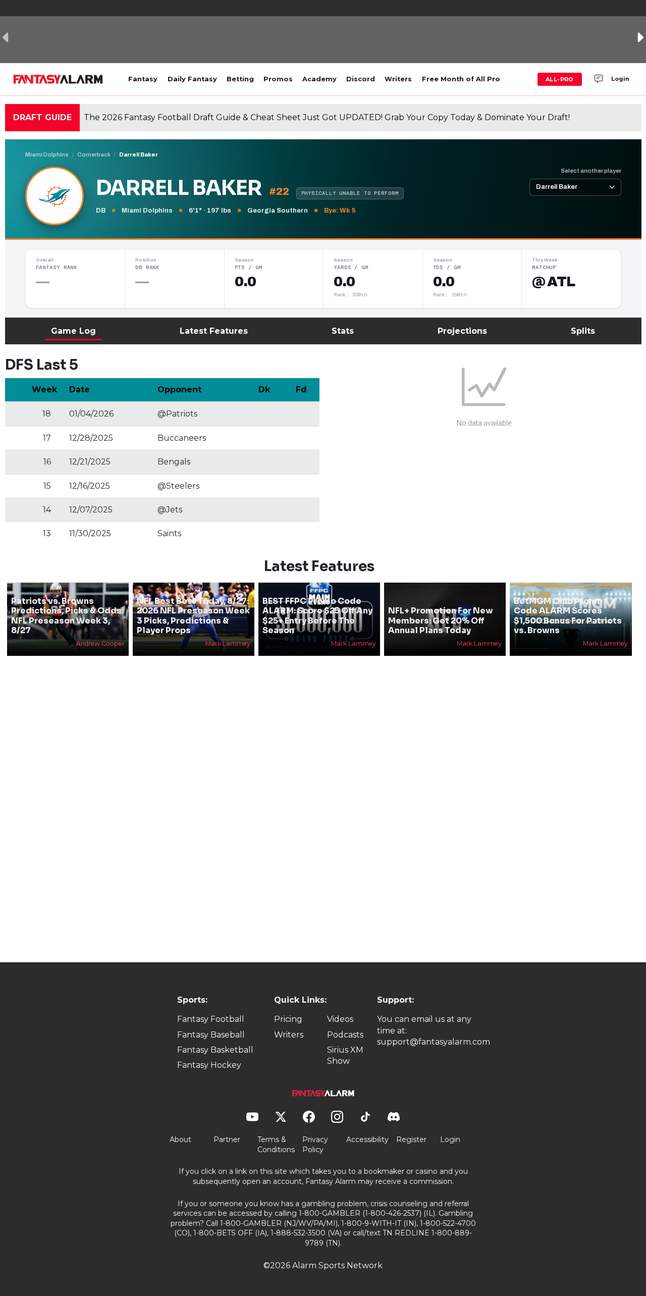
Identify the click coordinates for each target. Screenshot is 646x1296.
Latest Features (214, 331)
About (180, 1139)
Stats (343, 331)
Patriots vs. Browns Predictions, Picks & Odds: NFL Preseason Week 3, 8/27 (67, 616)
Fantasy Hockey (209, 1065)
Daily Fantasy (192, 79)
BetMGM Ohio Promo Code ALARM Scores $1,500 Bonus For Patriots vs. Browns (568, 616)
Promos (278, 79)
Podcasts (345, 1035)
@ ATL (553, 282)
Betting (240, 79)
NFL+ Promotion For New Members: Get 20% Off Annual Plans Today (440, 620)
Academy (319, 79)
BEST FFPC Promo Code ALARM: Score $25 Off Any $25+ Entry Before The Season (317, 616)
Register (411, 1139)
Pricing (288, 1019)
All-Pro (560, 79)
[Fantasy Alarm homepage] (57, 79)
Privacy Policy (315, 1144)
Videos (340, 1019)
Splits (583, 331)
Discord (360, 79)
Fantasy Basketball (215, 1050)
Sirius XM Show (345, 1055)
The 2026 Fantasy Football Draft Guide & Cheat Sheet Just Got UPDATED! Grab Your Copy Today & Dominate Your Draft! (327, 117)
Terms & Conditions (276, 1144)
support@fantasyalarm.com (433, 1042)
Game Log (73, 331)
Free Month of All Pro (461, 79)
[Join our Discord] (598, 79)
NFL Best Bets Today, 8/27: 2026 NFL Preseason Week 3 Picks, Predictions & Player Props (193, 616)
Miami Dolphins (47, 154)
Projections (462, 331)
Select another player (591, 171)
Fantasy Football (210, 1019)
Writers (398, 79)
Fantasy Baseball (211, 1035)
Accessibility (367, 1139)
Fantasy (142, 79)
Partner (226, 1139)
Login (620, 78)
